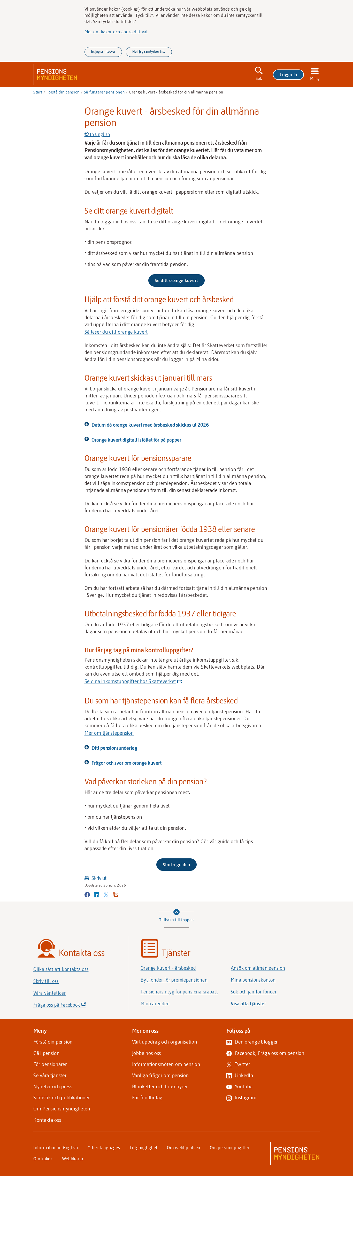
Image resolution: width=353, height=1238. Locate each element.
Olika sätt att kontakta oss (60, 969)
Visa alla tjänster (248, 1003)
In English (99, 134)
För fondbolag (147, 1097)
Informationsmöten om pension (166, 1064)
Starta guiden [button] (176, 864)
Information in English (55, 1147)
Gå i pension (46, 1053)
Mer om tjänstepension (109, 733)
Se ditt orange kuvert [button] (176, 280)
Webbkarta (72, 1158)
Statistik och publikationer (61, 1097)
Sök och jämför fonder (254, 992)
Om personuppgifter (230, 1147)
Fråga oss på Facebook (68, 1006)
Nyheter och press (52, 1086)
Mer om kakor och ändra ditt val (116, 31)
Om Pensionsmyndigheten (61, 1108)
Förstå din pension (63, 92)
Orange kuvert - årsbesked (168, 968)
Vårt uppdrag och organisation (164, 1041)
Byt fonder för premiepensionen (174, 980)
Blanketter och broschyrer (160, 1086)
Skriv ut (98, 878)
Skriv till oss (46, 981)
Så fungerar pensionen (104, 92)
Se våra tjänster (50, 1075)
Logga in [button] (288, 74)
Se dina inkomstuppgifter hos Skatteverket (132, 681)
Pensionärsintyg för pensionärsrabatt (179, 992)
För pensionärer (50, 1064)
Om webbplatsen (183, 1147)
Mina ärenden (155, 1003)
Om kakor (42, 1158)
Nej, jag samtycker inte (148, 51)
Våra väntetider (49, 993)
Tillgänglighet (143, 1147)
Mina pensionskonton (253, 980)
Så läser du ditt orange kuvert (116, 331)
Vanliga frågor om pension (160, 1075)
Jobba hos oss (146, 1053)
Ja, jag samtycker (103, 51)
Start (37, 92)
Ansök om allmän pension (258, 968)
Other (104, 1147)
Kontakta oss (47, 1120)
